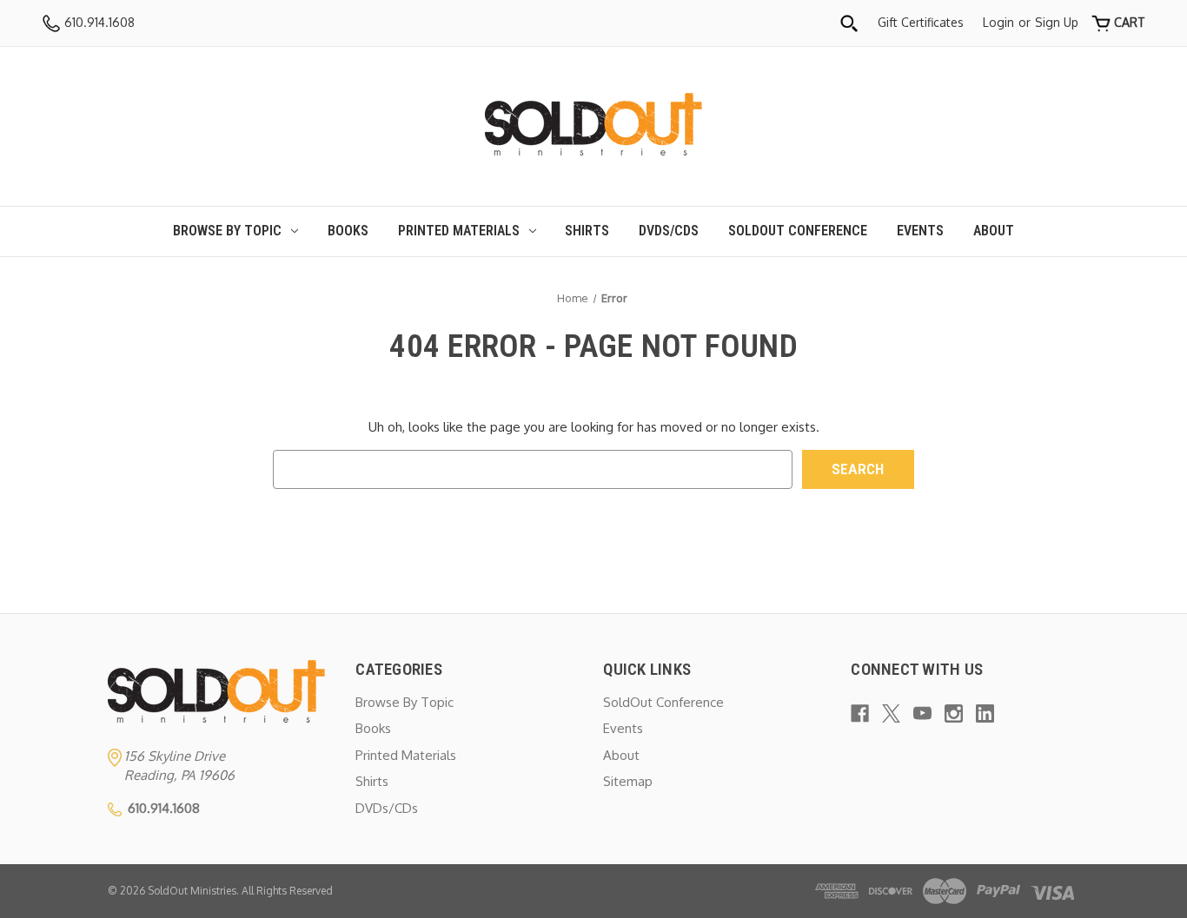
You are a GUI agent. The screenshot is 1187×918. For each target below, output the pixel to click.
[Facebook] (860, 713)
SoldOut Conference (797, 230)
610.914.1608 (98, 22)
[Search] (849, 23)
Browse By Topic (227, 230)
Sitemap (628, 781)
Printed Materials (459, 230)
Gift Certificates (921, 22)
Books (348, 230)
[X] (891, 713)
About (993, 230)
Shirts (587, 230)
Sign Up (1056, 22)
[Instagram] (954, 713)
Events (920, 230)
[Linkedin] (985, 713)
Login (998, 22)
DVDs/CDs (669, 230)
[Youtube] (922, 713)
